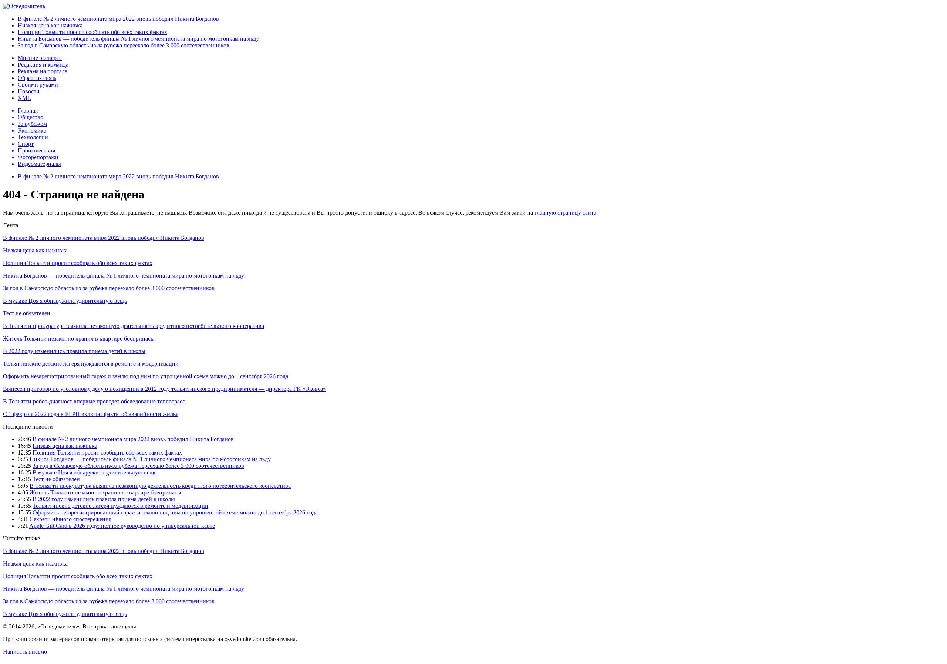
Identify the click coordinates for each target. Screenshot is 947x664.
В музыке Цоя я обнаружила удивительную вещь (65, 301)
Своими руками (38, 84)
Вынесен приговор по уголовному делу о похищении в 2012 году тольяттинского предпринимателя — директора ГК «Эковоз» (164, 389)
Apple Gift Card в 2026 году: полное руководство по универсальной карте (122, 526)
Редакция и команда (43, 64)
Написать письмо (25, 651)
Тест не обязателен (26, 313)
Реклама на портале (42, 71)
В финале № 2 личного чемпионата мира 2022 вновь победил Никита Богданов (118, 19)
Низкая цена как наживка (50, 25)
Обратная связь (37, 78)
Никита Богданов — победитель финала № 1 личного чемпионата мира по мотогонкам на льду (138, 39)
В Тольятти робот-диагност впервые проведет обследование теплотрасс (94, 401)
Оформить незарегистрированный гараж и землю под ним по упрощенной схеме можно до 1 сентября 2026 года (145, 376)
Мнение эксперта (40, 58)
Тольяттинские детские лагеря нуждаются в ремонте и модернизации (91, 363)
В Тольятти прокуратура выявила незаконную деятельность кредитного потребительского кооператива (133, 326)
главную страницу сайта (565, 212)
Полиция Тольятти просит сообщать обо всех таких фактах (92, 32)
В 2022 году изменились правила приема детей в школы (74, 351)
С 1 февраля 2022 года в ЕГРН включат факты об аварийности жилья (90, 414)
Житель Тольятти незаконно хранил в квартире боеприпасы (79, 338)
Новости (29, 91)
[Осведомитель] (24, 6)
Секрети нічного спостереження (70, 519)
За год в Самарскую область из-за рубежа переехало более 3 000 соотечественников (123, 45)
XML (24, 98)
